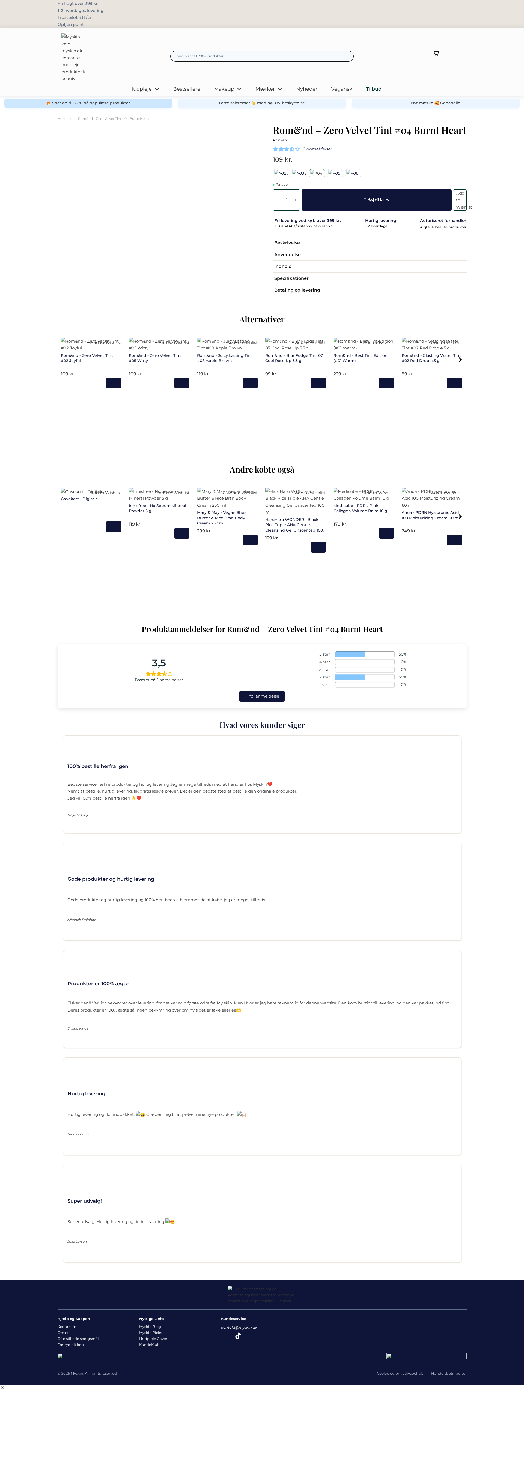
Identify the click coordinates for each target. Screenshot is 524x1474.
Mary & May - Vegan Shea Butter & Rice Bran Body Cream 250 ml (221, 518)
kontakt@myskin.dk (239, 1327)
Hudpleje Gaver (153, 1338)
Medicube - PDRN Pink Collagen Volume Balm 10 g (360, 508)
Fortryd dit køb (71, 1344)
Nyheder (306, 89)
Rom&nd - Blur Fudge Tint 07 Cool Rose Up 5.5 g (294, 358)
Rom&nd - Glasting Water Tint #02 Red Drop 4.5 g (431, 358)
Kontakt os (67, 1326)
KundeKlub (149, 1344)
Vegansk (341, 89)
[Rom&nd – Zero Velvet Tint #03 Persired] (299, 173)
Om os (63, 1332)
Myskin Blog (150, 1326)
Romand (281, 140)
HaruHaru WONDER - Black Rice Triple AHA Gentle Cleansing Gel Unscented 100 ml (294, 527)
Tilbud (374, 89)
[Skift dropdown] (156, 89)
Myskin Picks (150, 1332)
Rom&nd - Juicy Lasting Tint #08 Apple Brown (224, 358)
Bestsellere (186, 89)
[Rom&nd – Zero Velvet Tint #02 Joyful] (281, 173)
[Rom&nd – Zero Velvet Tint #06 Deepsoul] (353, 173)
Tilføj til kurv (113, 383)
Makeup (224, 89)
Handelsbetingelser (449, 1373)
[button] (370, 243)
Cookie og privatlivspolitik (400, 1373)
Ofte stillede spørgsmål (78, 1338)
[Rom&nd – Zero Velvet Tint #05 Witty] (335, 173)
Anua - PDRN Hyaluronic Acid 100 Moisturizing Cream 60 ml (431, 515)
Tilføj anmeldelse (262, 696)
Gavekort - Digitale (79, 498)
